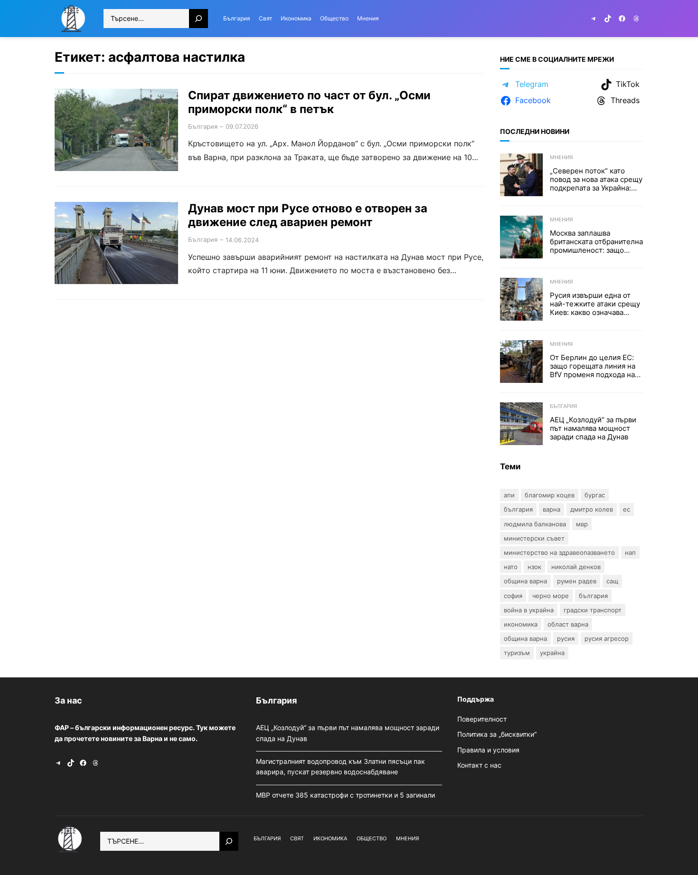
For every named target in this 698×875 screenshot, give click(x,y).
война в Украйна (529, 610)
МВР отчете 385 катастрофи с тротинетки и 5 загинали (346, 795)
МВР (582, 524)
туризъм (517, 652)
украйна (552, 652)
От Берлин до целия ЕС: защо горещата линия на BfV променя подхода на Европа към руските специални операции (592, 366)
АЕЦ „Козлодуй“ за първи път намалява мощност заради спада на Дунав (593, 428)
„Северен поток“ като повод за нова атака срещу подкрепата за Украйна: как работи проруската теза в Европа (596, 179)
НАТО (511, 567)
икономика (521, 624)
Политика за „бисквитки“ (497, 734)
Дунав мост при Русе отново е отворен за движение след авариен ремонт (307, 215)
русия (566, 638)
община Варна (525, 638)
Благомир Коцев (550, 495)
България (202, 126)
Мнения (561, 157)
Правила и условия (488, 750)
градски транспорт (593, 610)
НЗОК (534, 567)
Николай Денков (576, 567)
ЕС (626, 509)
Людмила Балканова (535, 524)
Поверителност (482, 719)
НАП (630, 552)
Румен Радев (576, 581)
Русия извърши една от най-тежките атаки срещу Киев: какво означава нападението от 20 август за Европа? (595, 304)
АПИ (509, 495)
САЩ (612, 581)
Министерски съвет (534, 538)
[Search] (198, 18)
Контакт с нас (479, 765)
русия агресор (607, 638)
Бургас (595, 495)
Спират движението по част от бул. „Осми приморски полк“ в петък (309, 102)
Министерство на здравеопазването (559, 552)
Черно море (550, 595)
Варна (551, 509)
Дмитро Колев (591, 509)
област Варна (567, 624)
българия (593, 595)
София (513, 595)
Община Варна (525, 581)
